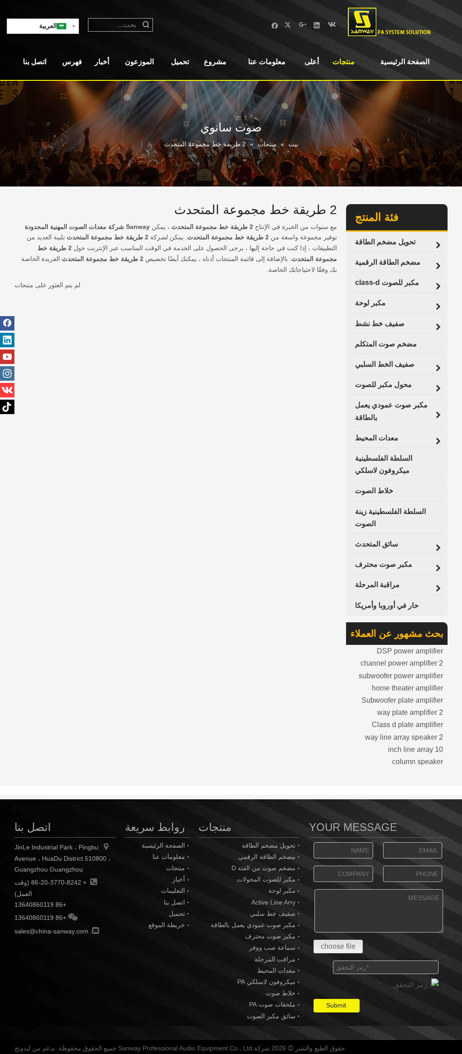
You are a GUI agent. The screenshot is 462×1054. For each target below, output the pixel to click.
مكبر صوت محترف (270, 936)
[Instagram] (7, 373)
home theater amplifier (407, 688)
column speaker (417, 761)
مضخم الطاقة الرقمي (267, 856)
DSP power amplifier (410, 651)
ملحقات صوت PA (272, 1004)
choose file (338, 946)
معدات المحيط (276, 970)
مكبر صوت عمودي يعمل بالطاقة (253, 924)
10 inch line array (415, 749)
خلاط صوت (281, 993)
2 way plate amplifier (410, 712)
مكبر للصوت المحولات (266, 879)
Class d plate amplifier (407, 724)
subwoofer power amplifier (401, 676)
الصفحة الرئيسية (163, 845)
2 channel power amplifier (401, 663)
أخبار (178, 879)
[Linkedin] (317, 25)
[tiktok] (7, 407)
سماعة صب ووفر (272, 947)
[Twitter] (289, 25)
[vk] (331, 25)
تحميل (177, 913)
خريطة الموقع (166, 924)
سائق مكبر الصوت (271, 1016)
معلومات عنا (168, 856)
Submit (336, 1005)
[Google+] (303, 25)
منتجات (175, 868)
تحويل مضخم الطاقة (269, 845)
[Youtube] (7, 357)
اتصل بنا (174, 902)
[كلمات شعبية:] (146, 25)
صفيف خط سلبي (273, 913)
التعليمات (173, 890)
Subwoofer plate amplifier (402, 700)
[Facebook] (275, 25)
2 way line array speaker (404, 737)
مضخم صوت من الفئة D (263, 868)
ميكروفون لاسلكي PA (266, 981)
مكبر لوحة (282, 890)
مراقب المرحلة (275, 959)
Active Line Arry (273, 902)
